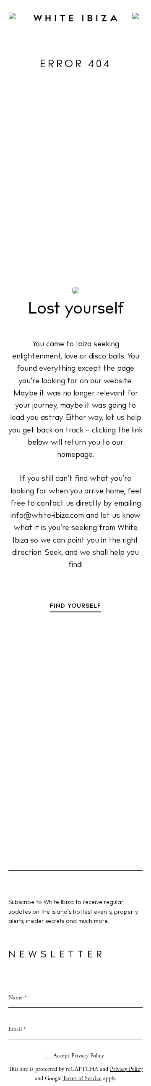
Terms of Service (82, 1078)
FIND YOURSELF (75, 606)
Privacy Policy (87, 1056)
